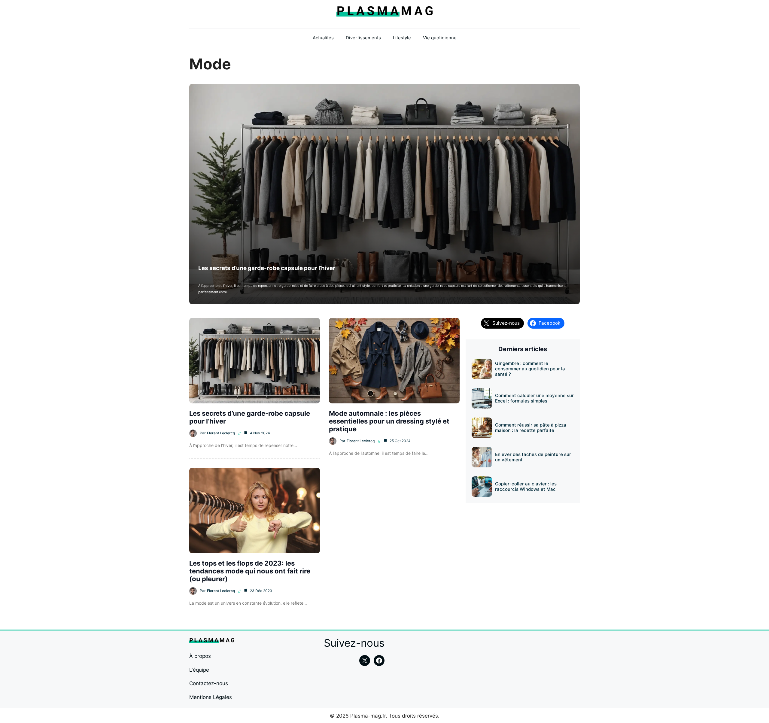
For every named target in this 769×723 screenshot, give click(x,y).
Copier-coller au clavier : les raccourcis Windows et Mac (526, 486)
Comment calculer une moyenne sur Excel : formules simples (534, 398)
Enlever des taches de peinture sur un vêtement (533, 457)
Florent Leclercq (221, 433)
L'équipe (199, 670)
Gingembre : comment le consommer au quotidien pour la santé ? (530, 368)
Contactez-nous (208, 683)
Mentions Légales (210, 697)
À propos (200, 656)
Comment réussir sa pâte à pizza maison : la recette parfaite (530, 427)
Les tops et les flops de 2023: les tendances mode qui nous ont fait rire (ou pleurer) (249, 571)
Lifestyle (402, 38)
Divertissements (363, 38)
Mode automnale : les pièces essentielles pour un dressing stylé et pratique (389, 421)
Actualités (323, 38)
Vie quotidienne (440, 38)
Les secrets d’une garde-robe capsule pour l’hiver (266, 268)
